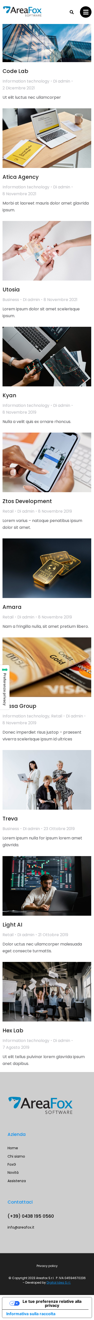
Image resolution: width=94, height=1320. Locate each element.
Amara (12, 607)
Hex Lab (13, 1030)
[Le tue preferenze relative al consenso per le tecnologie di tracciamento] (5, 687)
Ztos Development (27, 501)
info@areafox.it (21, 1227)
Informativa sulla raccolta (30, 1313)
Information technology (26, 81)
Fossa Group (19, 706)
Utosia (11, 289)
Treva (10, 818)
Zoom (40, 32)
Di (61, 81)
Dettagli (53, 32)
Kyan (9, 395)
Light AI (12, 924)
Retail (8, 511)
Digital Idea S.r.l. (59, 1282)
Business (11, 300)
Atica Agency (21, 177)
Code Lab (15, 71)
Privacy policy (47, 1266)
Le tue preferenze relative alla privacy (52, 1303)
